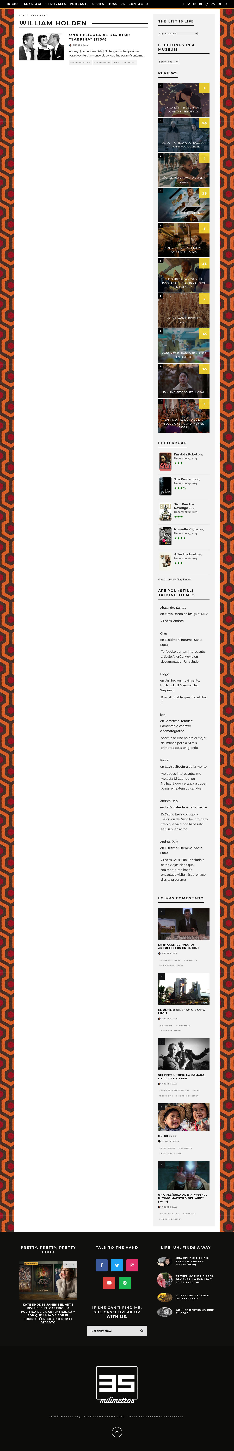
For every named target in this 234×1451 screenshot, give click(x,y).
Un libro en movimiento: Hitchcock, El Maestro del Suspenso (180, 685)
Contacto (138, 4)
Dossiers (116, 4)
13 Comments (166, 1096)
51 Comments (190, 960)
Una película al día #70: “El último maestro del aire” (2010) (182, 1198)
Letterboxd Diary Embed (177, 579)
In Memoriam (166, 1025)
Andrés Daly (80, 45)
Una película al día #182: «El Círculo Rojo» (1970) (192, 1261)
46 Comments (183, 1025)
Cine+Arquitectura (169, 960)
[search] (142, 1331)
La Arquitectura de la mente (186, 766)
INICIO (12, 4)
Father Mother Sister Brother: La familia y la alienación (194, 1279)
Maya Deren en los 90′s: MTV (186, 614)
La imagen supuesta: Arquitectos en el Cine (179, 946)
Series (98, 4)
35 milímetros (170, 1141)
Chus (163, 633)
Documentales (167, 1148)
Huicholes (167, 1136)
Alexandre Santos (173, 607)
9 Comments (189, 1214)
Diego (164, 674)
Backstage (31, 4)
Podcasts (79, 4)
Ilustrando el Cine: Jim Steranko (192, 1297)
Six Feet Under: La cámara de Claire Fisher (181, 1076)
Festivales (56, 4)
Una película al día (80, 63)
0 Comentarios (102, 63)
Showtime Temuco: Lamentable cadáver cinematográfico (176, 726)
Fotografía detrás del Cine (174, 1091)
